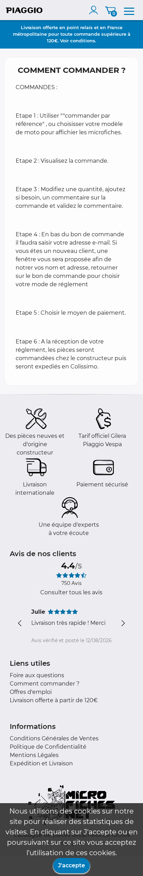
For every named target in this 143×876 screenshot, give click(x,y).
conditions (82, 40)
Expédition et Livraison (41, 763)
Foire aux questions (37, 675)
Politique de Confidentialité (48, 746)
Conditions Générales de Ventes (54, 738)
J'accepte (71, 865)
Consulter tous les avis (71, 592)
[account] (95, 10)
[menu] (129, 10)
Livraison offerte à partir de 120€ (54, 700)
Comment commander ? (44, 683)
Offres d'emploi (31, 692)
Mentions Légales (34, 755)
